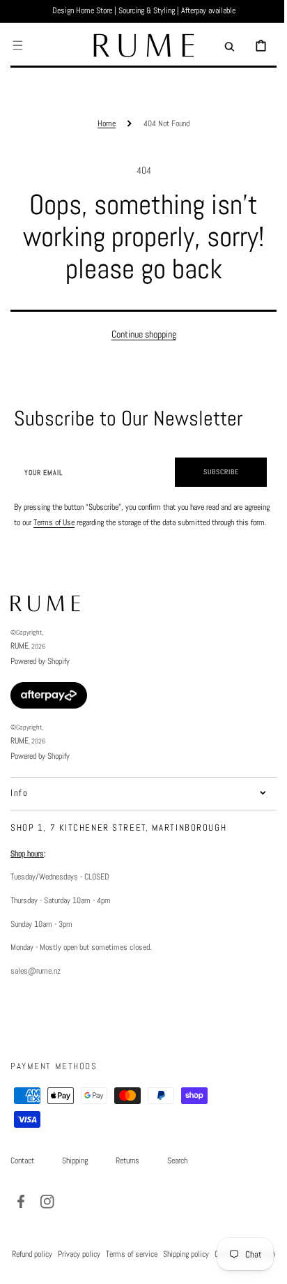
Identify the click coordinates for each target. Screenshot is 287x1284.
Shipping (75, 1175)
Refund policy (60, 1268)
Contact (22, 1175)
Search (177, 1175)
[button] (17, 45)
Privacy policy (107, 1268)
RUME (19, 661)
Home (102, 123)
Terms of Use (81, 522)
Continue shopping (138, 334)
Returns (127, 1175)
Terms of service (159, 1268)
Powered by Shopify (40, 676)
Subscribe (210, 471)
